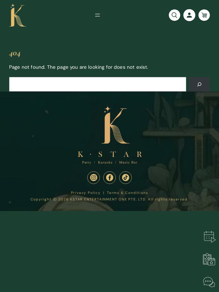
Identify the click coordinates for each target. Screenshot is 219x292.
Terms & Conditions (127, 193)
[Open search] (174, 15)
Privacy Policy (86, 193)
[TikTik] (125, 177)
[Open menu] (97, 15)
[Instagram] (93, 177)
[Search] (199, 84)
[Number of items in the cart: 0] (204, 15)
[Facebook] (109, 177)
